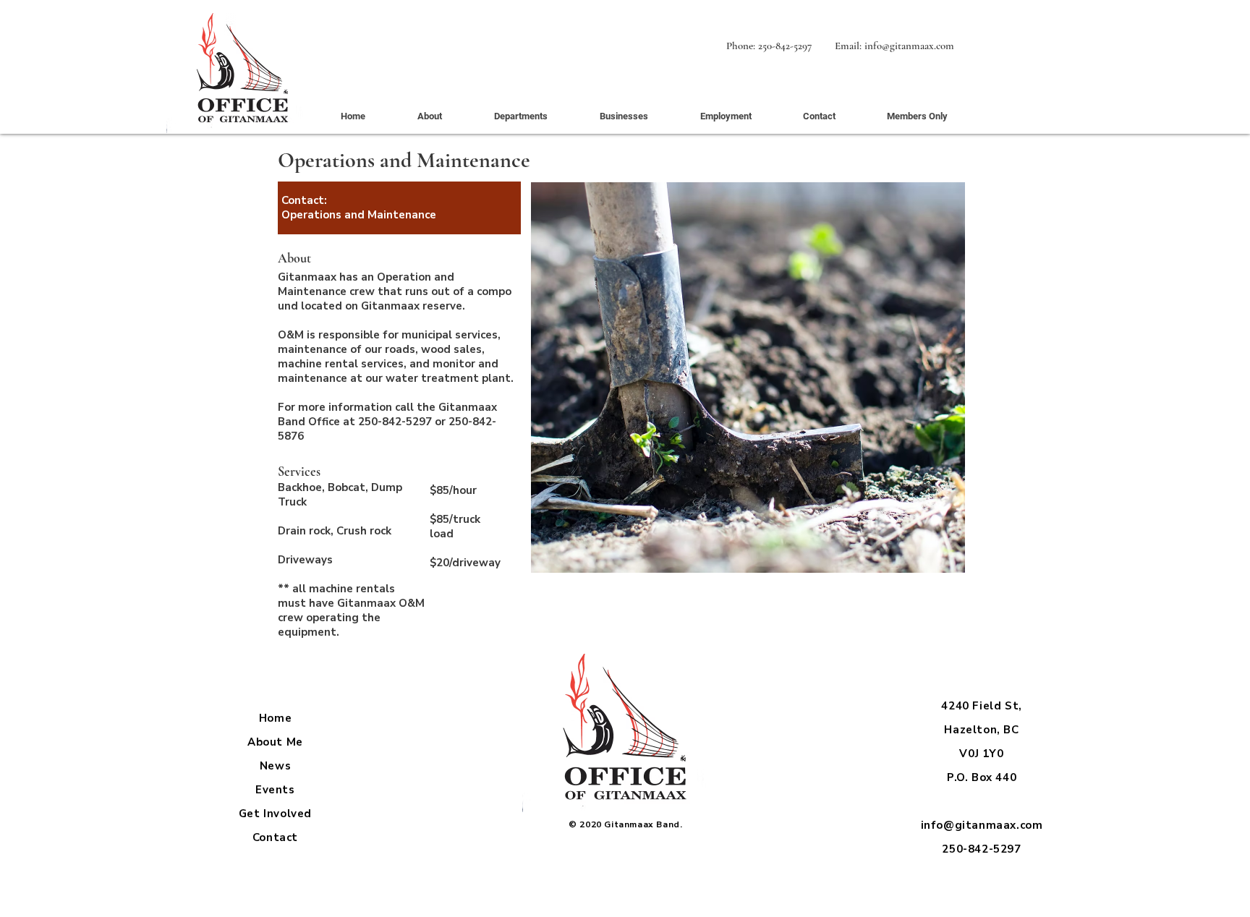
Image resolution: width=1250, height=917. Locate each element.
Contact (275, 837)
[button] (520, 116)
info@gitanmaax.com (909, 45)
